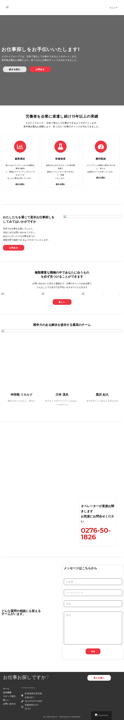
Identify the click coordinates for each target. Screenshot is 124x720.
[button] (5, 294)
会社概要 (7, 692)
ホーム (6, 688)
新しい (6, 700)
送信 (93, 651)
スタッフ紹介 (9, 696)
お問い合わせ (9, 703)
